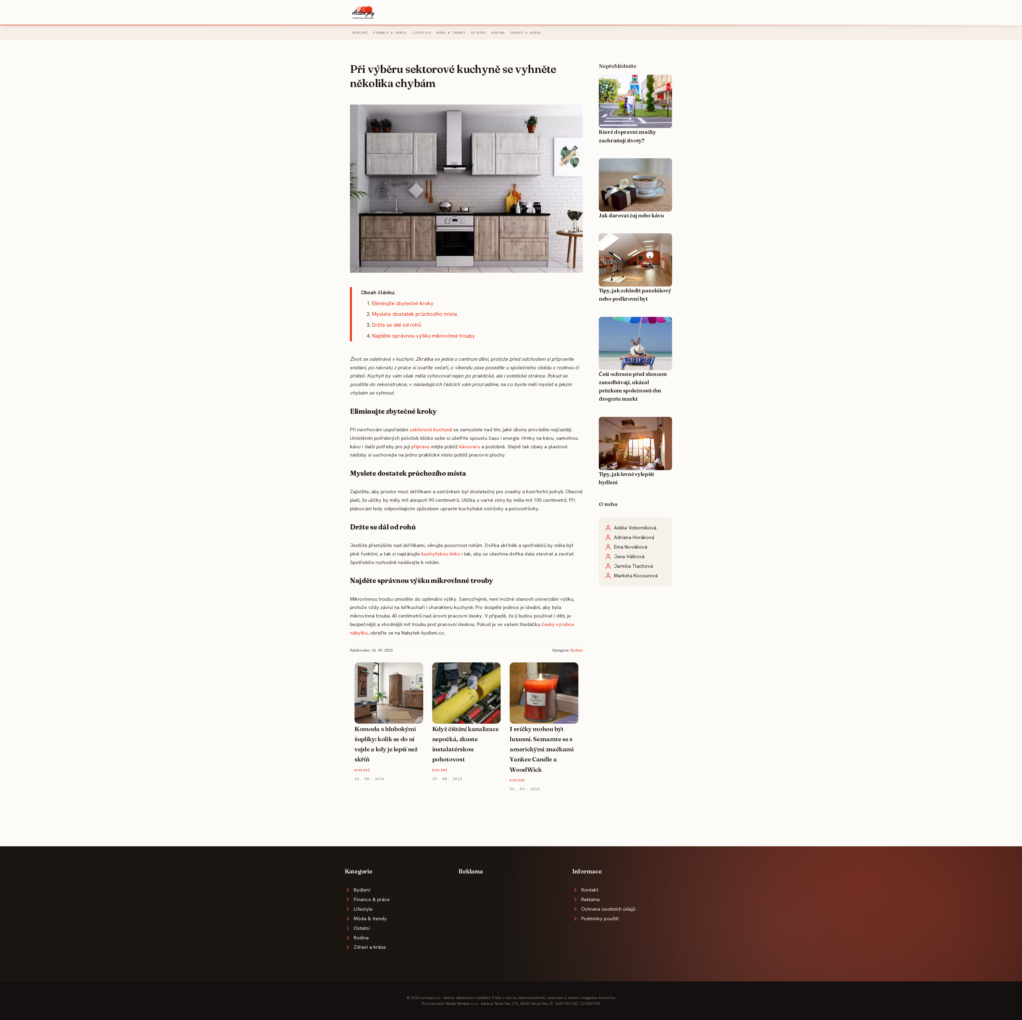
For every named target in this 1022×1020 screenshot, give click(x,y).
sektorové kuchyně (431, 429)
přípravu (420, 446)
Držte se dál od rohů (396, 324)
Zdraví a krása (525, 33)
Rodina (498, 33)
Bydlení (360, 33)
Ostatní (478, 33)
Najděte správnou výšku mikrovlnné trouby (423, 335)
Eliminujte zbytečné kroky (403, 303)
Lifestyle (421, 33)
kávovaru (469, 446)
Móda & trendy (451, 33)
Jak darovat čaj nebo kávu (631, 215)
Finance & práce (389, 33)
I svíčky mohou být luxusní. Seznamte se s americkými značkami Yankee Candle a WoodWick (542, 749)
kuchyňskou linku (440, 553)
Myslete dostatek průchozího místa (414, 313)
